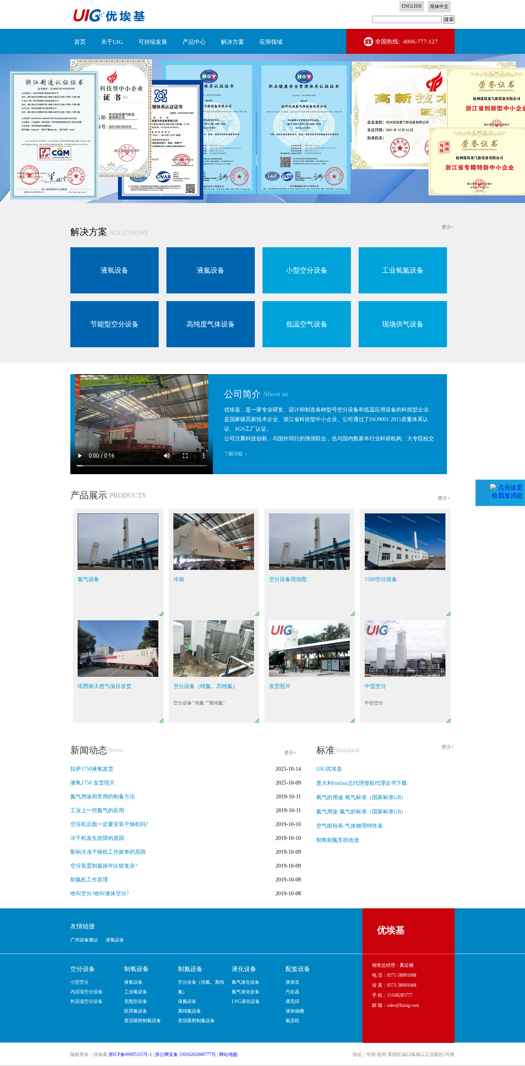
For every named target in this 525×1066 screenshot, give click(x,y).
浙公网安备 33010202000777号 (185, 1054)
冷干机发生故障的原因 (97, 838)
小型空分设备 (306, 270)
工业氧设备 (135, 991)
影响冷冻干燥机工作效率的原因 (108, 852)
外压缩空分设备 (86, 1001)
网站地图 (228, 1054)
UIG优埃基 (329, 769)
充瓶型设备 (135, 1001)
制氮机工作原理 (89, 880)
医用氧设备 (135, 1011)
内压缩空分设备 (86, 991)
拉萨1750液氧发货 (91, 769)
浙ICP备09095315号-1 (130, 1054)
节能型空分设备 (114, 324)
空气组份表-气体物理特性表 (349, 826)
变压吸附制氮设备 (196, 1020)
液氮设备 (210, 270)
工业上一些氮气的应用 (97, 810)
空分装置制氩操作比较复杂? (103, 866)
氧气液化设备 (245, 982)
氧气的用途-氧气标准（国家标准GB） (361, 797)
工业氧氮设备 (403, 270)
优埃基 (391, 930)
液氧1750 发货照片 (92, 783)
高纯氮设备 (189, 1011)
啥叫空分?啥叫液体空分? (99, 893)
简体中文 (439, 6)
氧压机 (292, 1020)
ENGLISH (412, 6)
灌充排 (292, 1001)
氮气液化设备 (245, 991)
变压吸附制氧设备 (142, 1020)
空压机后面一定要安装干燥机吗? (109, 824)
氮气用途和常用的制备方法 (102, 797)
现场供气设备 (403, 324)
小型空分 (79, 982)
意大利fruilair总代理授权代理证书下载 (361, 783)
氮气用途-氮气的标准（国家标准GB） (361, 811)
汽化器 (292, 991)
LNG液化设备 (246, 1001)
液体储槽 (295, 1011)
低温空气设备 (306, 324)
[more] (448, 226)
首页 (80, 42)
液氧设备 (114, 270)
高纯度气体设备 (210, 324)
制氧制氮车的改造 (337, 840)
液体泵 (292, 982)
